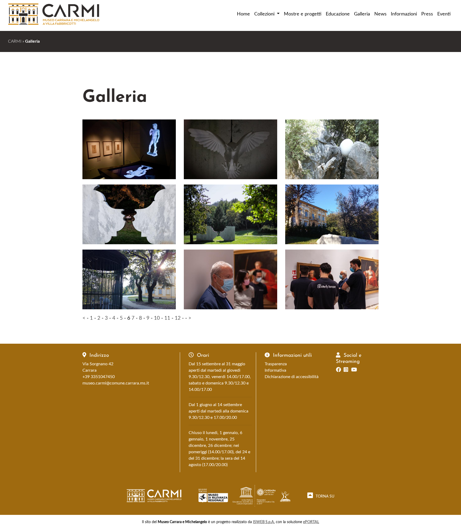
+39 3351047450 (98, 377)
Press (427, 14)
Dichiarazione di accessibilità (292, 377)
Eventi (444, 14)
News (380, 14)
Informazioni (404, 14)
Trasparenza (276, 364)
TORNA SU (324, 496)
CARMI (14, 41)
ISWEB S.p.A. (264, 522)
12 (178, 318)
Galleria (362, 14)
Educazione (338, 14)
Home (243, 14)
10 (157, 318)
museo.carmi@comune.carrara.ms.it (115, 383)
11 (167, 318)
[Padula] (129, 150)
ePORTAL (311, 522)
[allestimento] (230, 280)
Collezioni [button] (265, 14)
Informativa (275, 370)
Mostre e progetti (302, 14)
